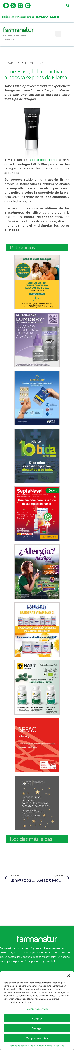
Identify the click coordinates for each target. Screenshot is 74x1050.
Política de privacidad (41, 1045)
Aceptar (37, 1018)
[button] (68, 975)
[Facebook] (6, 5)
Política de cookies (19, 1045)
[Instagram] (20, 5)
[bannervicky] (37, 803)
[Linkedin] (28, 5)
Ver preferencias (37, 1038)
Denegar (37, 1028)
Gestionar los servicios (37, 1009)
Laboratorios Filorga (42, 160)
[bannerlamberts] (37, 282)
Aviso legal (59, 1045)
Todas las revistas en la (30, 17)
